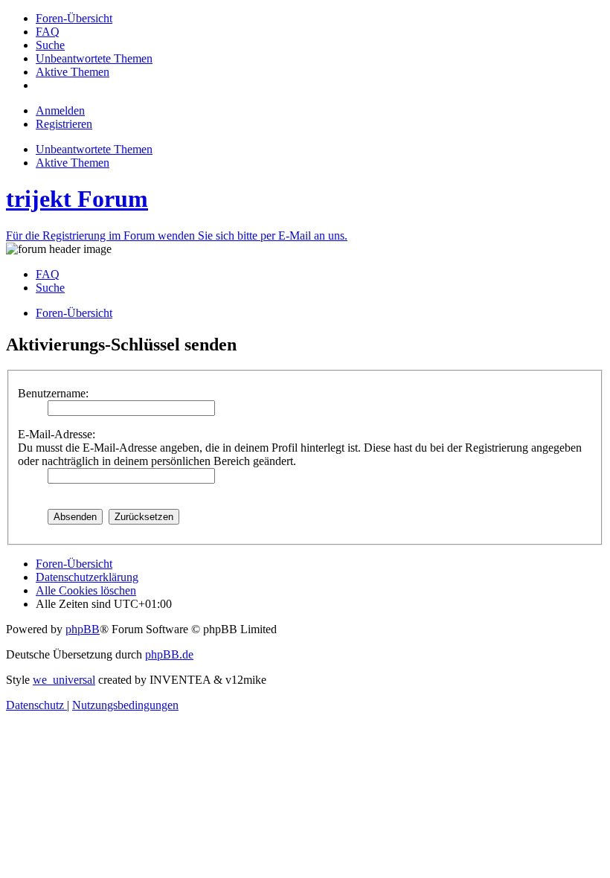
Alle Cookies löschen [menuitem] (86, 590)
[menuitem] (74, 18)
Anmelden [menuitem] (60, 110)
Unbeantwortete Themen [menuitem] (94, 149)
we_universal (64, 679)
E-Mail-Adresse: (56, 434)
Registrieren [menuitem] (64, 124)
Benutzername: (53, 393)
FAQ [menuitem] (48, 274)
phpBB (82, 629)
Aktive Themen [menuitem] (72, 162)
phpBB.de (169, 654)
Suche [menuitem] (50, 287)
